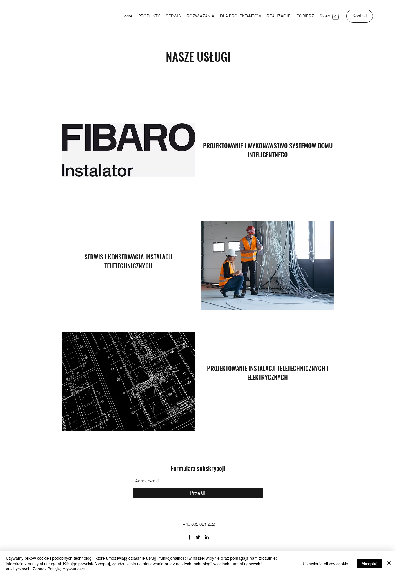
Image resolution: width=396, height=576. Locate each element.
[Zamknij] (389, 563)
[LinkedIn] (207, 537)
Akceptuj (369, 563)
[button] (335, 16)
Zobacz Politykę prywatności (59, 569)
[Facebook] (189, 537)
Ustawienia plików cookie (325, 563)
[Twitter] (198, 537)
